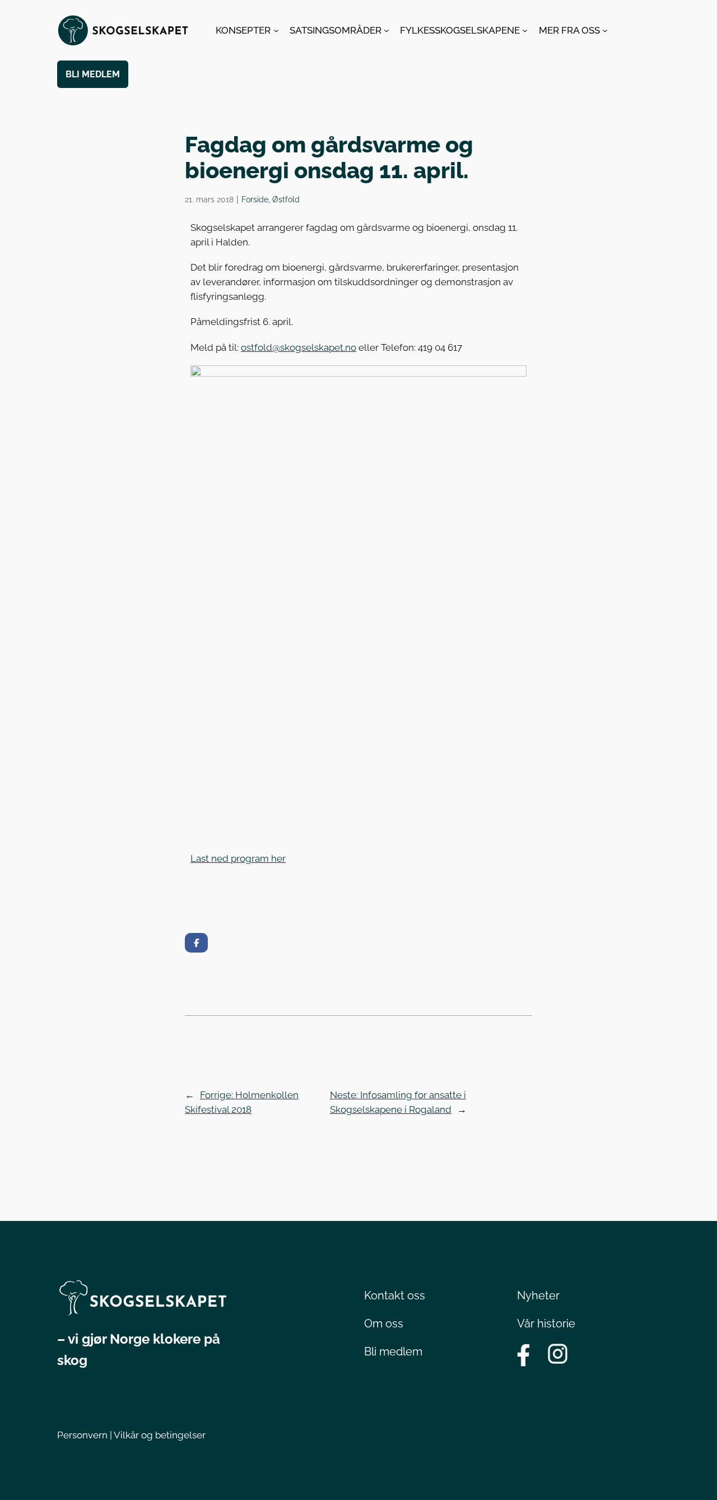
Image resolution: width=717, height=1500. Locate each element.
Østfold (286, 199)
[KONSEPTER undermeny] (276, 30)
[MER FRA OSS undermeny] (605, 30)
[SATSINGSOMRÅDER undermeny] (386, 30)
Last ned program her (238, 858)
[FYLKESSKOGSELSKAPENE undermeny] (525, 30)
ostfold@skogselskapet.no (298, 347)
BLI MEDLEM (93, 74)
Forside (254, 199)
